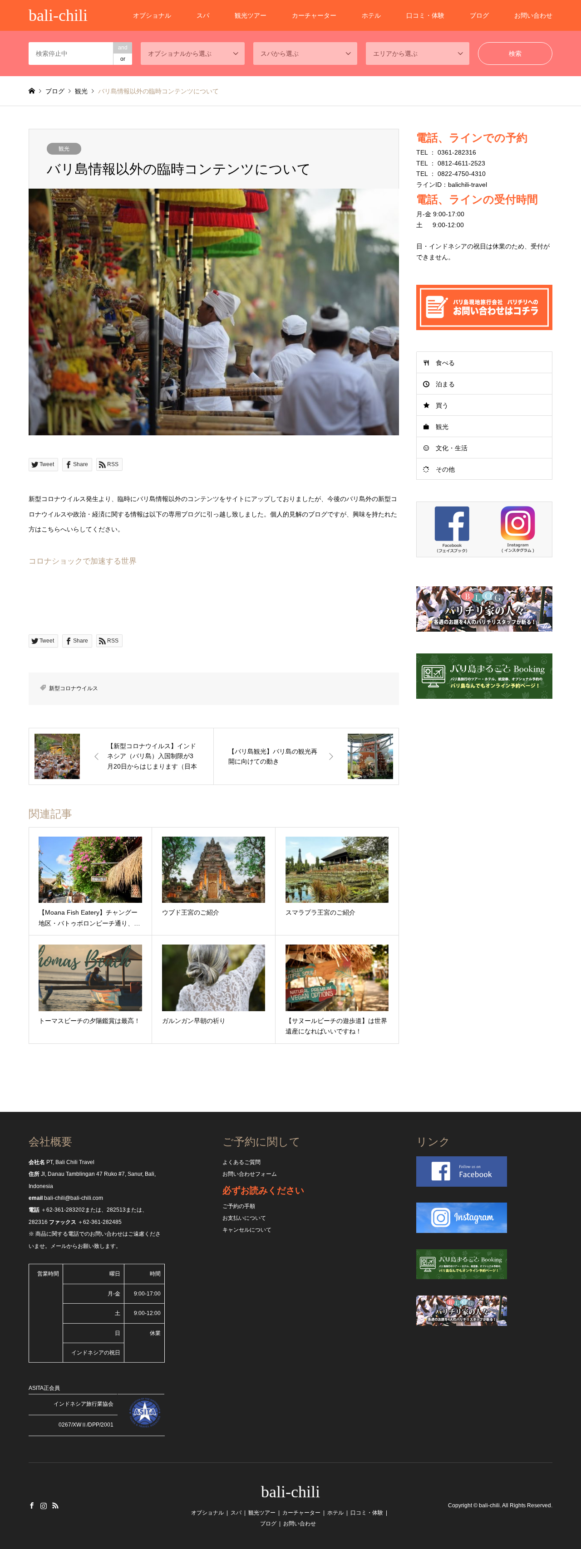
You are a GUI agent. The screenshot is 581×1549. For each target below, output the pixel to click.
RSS (55, 1505)
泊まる (445, 384)
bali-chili (290, 1492)
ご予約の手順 (238, 1206)
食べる (445, 362)
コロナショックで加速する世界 (83, 561)
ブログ (479, 15)
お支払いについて (244, 1218)
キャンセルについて (246, 1230)
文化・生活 (452, 448)
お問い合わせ (533, 15)
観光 (64, 149)
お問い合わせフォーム (249, 1174)
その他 (445, 469)
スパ (203, 15)
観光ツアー (250, 15)
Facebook (32, 1505)
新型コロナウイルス (73, 688)
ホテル (371, 15)
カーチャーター (314, 15)
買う (442, 405)
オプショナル (152, 15)
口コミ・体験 (425, 15)
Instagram (43, 1505)
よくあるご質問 (241, 1162)
